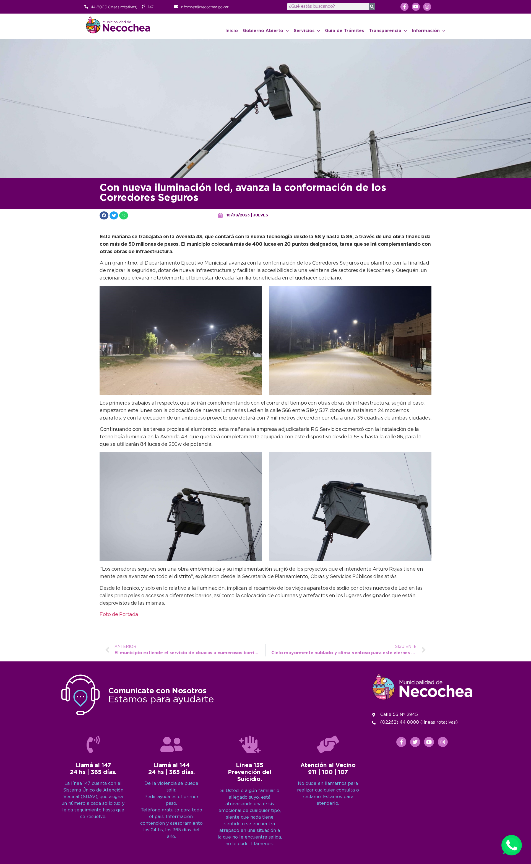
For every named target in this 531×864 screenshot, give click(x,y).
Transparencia (385, 31)
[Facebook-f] (404, 7)
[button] (104, 215)
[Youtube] (416, 7)
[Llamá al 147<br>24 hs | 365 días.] (93, 744)
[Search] (372, 6)
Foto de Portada (119, 614)
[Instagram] (427, 7)
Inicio (231, 31)
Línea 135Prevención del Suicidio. (250, 772)
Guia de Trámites (344, 31)
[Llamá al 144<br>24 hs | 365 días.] (171, 744)
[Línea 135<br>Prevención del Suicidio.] (250, 744)
